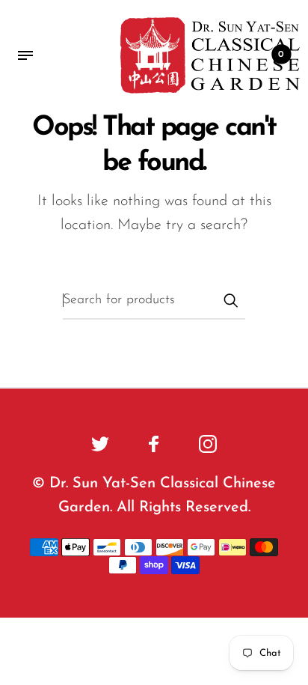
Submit (230, 300)
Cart (281, 54)
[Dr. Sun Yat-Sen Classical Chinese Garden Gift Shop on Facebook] (154, 444)
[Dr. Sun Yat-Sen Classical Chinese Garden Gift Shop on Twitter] (100, 444)
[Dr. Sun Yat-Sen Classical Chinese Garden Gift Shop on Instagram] (208, 444)
